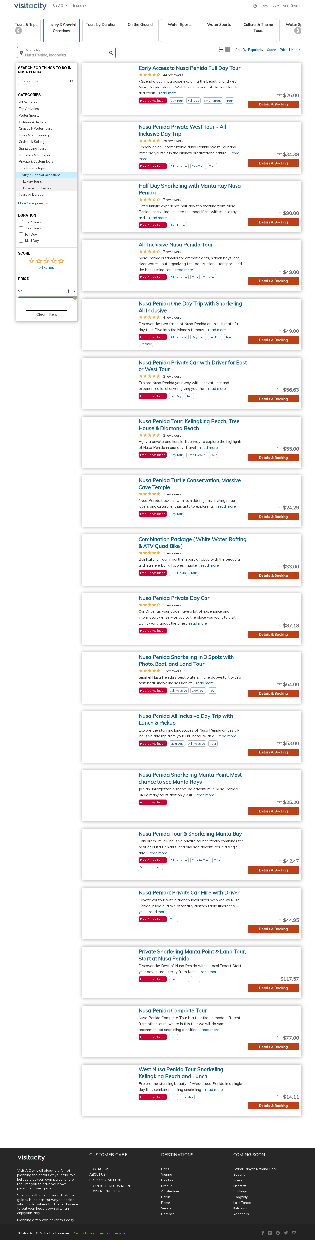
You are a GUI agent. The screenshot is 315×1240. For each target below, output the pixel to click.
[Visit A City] (31, 1158)
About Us (97, 1174)
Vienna (166, 1174)
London (167, 1180)
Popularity (255, 50)
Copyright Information (109, 1186)
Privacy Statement (105, 1180)
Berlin (165, 1197)
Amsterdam (170, 1191)
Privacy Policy (83, 1233)
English (79, 5)
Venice (166, 1208)
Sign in (296, 5)
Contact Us (99, 1169)
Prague (166, 1186)
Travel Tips (268, 5)
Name (295, 50)
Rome (165, 1203)
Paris (165, 1169)
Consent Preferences (108, 1191)
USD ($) (59, 5)
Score (271, 50)
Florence (167, 1214)
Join (285, 5)
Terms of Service (111, 1233)
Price (284, 50)
